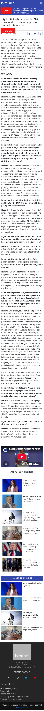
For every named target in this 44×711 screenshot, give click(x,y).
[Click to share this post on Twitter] (34, 33)
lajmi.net (7, 3)
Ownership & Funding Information (15, 696)
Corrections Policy (7, 694)
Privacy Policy (22, 707)
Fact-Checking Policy (8, 688)
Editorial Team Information (11, 699)
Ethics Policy (5, 691)
